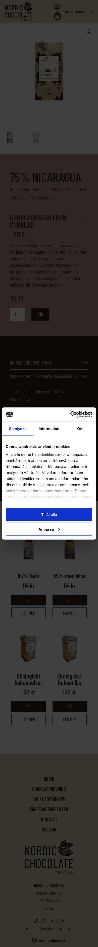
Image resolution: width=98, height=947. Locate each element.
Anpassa (46, 529)
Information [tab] (49, 428)
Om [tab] (80, 428)
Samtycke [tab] (17, 428)
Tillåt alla (49, 514)
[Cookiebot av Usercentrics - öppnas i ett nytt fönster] (70, 414)
